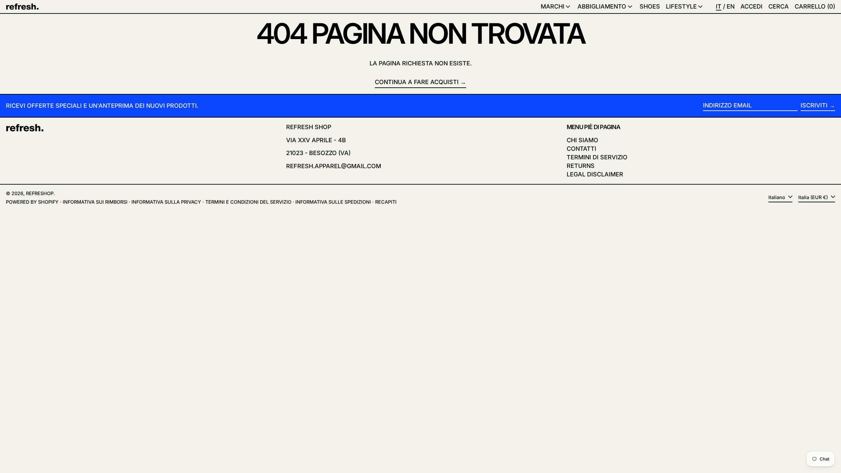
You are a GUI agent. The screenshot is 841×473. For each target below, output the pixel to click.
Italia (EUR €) (813, 197)
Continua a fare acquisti (417, 82)
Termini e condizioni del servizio (248, 202)
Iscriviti (814, 105)
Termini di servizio (597, 157)
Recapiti (386, 202)
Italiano (777, 197)
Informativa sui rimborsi (95, 202)
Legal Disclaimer (595, 174)
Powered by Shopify (32, 202)
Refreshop (40, 193)
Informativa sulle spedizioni (333, 202)
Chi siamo (582, 140)
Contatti (581, 148)
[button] (778, 6)
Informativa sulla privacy (166, 202)
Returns (581, 165)
